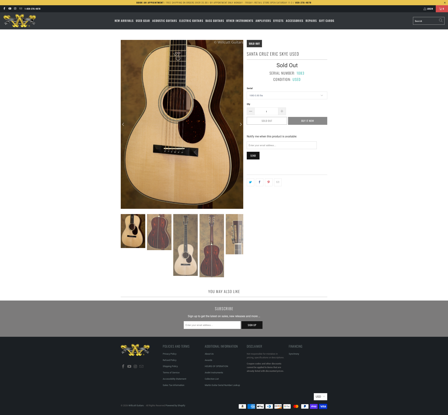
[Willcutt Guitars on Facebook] (4, 8)
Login (430, 8)
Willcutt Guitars (136, 405)
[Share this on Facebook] (259, 182)
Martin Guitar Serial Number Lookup (222, 385)
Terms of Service (171, 372)
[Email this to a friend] (278, 182)
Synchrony (294, 354)
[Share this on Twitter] (250, 182)
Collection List (212, 379)
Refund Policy (169, 360)
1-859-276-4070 (33, 8)
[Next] (240, 124)
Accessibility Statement (174, 379)
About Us (209, 354)
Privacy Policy (169, 354)
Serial (250, 88)
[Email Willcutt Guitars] (20, 8)
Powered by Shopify (175, 405)
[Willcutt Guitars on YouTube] (9, 8)
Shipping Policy (170, 366)
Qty (248, 104)
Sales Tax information (173, 385)
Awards (208, 360)
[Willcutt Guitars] (20, 21)
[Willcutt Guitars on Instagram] (15, 8)
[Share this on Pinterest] (268, 182)
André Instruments (214, 372)
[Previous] (123, 124)
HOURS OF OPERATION (216, 366)
